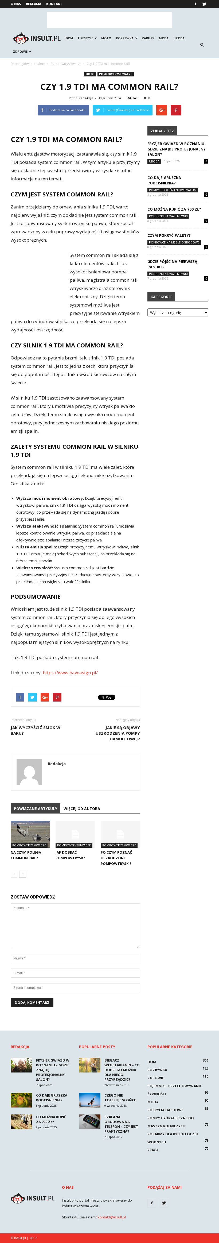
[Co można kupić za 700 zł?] (21, 1121)
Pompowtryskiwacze (115, 74)
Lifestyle (85, 38)
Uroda (179, 38)
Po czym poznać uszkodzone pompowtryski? (116, 858)
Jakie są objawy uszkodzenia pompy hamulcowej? (118, 733)
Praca (153, 1150)
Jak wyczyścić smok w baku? (35, 730)
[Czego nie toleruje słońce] (89, 1100)
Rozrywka (125, 38)
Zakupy (148, 38)
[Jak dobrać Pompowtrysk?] (75, 834)
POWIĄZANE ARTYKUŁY (35, 808)
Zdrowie (20, 51)
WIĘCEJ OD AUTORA (82, 808)
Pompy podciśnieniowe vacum (173, 190)
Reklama (33, 4)
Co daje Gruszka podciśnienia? (164, 180)
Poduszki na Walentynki (168, 216)
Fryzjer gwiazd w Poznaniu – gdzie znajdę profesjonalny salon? (177, 149)
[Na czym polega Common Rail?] (30, 834)
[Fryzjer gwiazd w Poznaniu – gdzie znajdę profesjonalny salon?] (21, 1065)
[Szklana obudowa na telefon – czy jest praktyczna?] (89, 1121)
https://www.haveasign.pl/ (70, 672)
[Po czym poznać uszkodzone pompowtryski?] (120, 834)
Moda (164, 38)
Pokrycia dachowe (165, 1110)
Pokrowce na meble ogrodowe (174, 242)
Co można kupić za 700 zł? (174, 209)
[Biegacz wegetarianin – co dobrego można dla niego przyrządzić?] (89, 1065)
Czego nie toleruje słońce (120, 1097)
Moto (106, 38)
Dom (69, 38)
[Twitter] (204, 4)
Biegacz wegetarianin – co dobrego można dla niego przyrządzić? (122, 1070)
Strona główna (21, 63)
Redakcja (86, 98)
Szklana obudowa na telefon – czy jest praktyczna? (121, 1124)
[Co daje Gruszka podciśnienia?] (21, 1100)
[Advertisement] (109, 20)
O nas (16, 4)
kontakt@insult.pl (112, 1217)
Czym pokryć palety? (169, 235)
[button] (201, 44)
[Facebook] (195, 4)
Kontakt (54, 4)
